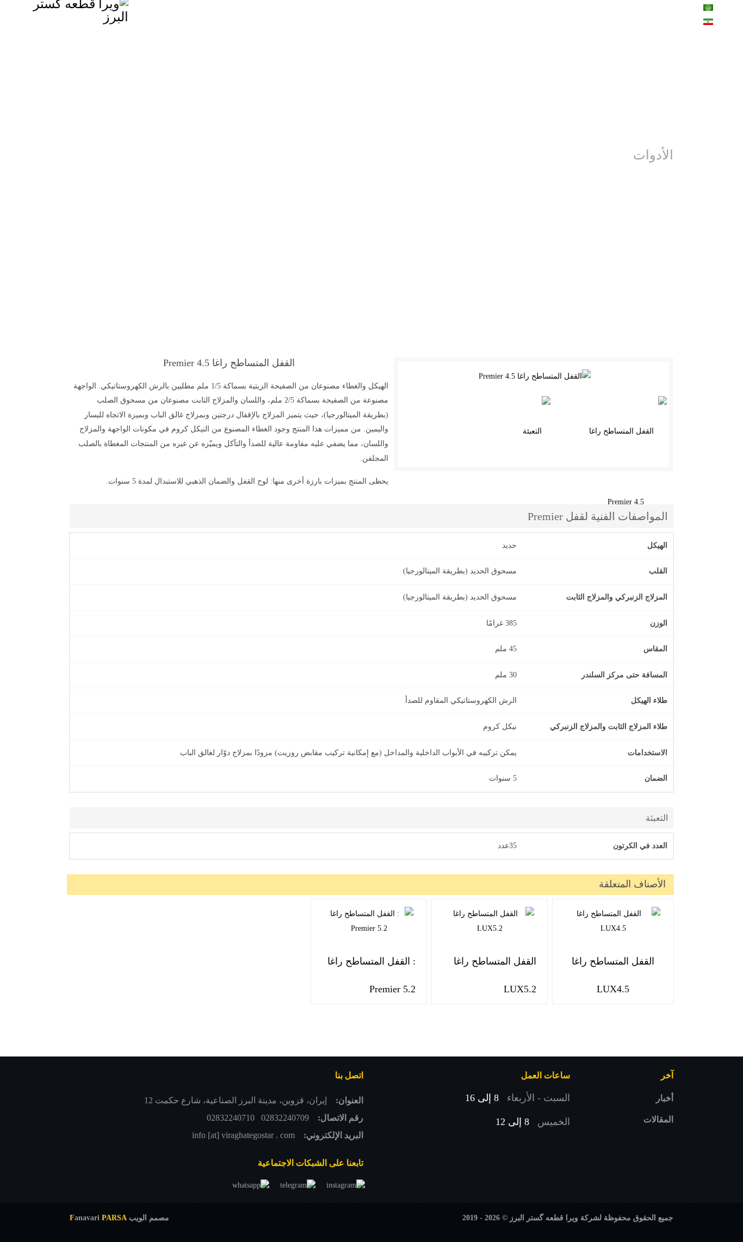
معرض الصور (445, 16)
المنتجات (506, 16)
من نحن (269, 16)
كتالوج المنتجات (384, 16)
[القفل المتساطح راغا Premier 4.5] (534, 377)
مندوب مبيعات (320, 16)
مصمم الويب (119, 1218)
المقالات (658, 1119)
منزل (544, 16)
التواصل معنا (220, 16)
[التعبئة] (536, 431)
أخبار (664, 1098)
